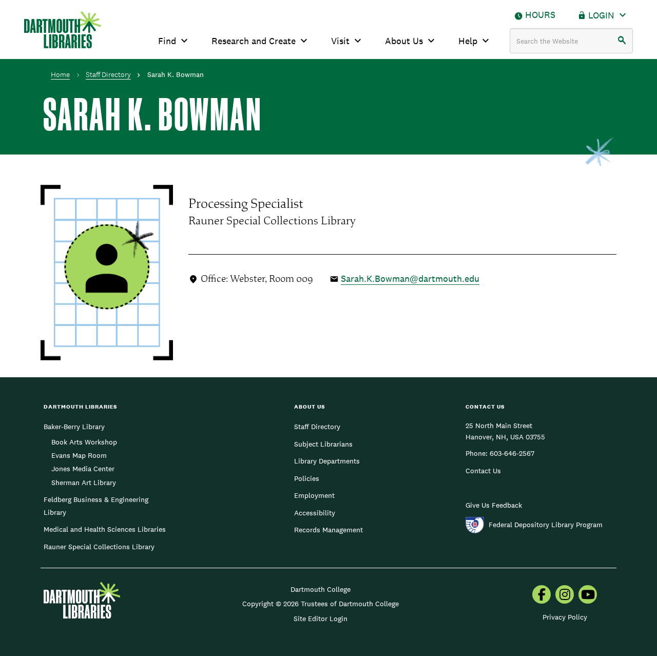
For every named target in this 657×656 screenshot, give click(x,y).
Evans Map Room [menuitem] (79, 455)
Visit (340, 41)
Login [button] (601, 15)
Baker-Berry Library (74, 426)
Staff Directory (108, 74)
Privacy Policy (565, 617)
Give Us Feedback (494, 505)
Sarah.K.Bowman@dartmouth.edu (410, 278)
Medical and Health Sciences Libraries (105, 529)
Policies (306, 478)
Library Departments (327, 461)
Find (167, 41)
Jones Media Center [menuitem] (82, 468)
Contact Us (483, 470)
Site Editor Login (320, 618)
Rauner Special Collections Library (99, 546)
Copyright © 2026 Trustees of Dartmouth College (320, 603)
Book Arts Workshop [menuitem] (84, 442)
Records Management (328, 529)
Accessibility (314, 512)
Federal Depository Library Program (546, 524)
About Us (404, 41)
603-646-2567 (512, 453)
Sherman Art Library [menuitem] (83, 482)
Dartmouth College (321, 589)
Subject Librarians (323, 444)
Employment (314, 495)
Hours (540, 15)
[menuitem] (541, 595)
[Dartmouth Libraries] (62, 29)
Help (467, 41)
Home (60, 74)
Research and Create (253, 41)
